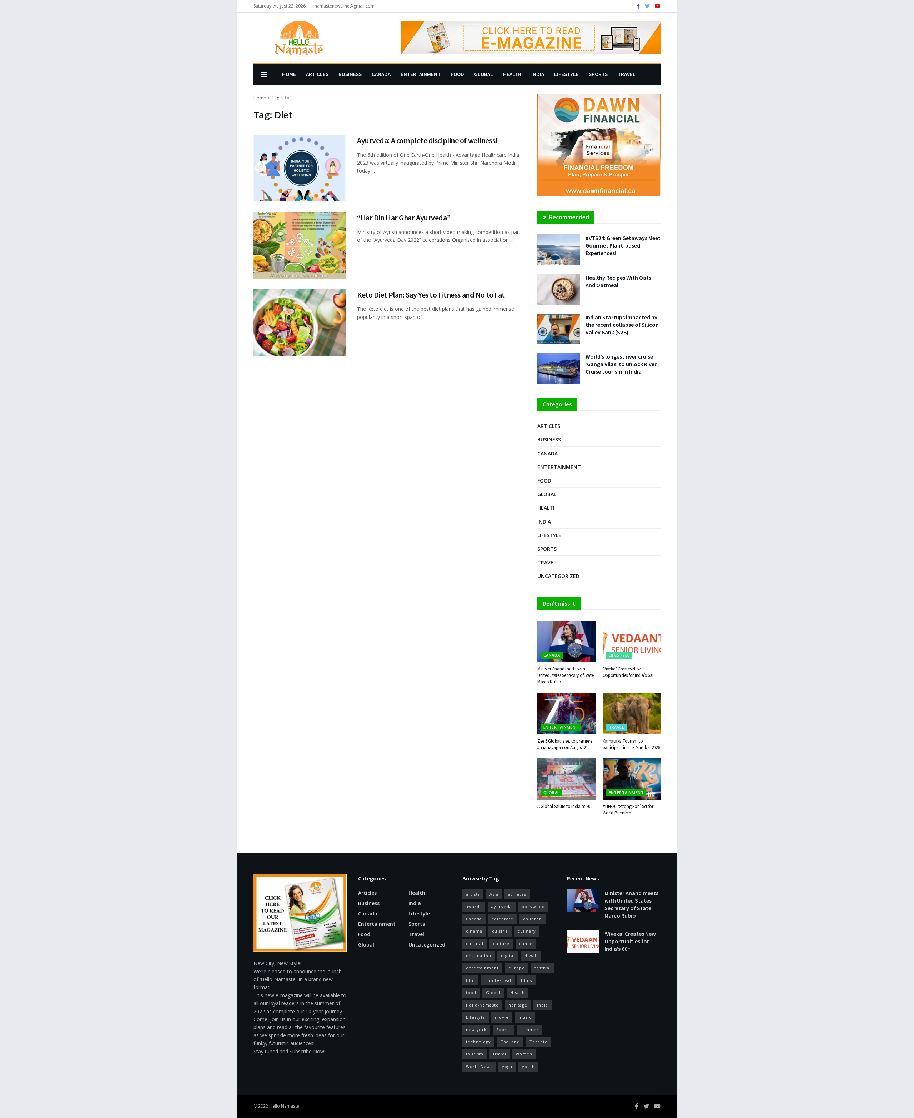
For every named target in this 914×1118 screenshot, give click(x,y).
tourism (474, 1054)
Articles (317, 74)
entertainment (482, 967)
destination (478, 955)
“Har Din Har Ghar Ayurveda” (405, 218)
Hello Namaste (284, 1106)
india (542, 1005)
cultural (474, 943)
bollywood (533, 906)
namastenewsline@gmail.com (345, 6)
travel (499, 1054)
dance (526, 943)
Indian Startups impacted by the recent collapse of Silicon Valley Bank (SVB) (622, 325)
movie (502, 1017)
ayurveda (501, 906)
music (525, 1017)
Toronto (538, 1041)
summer (529, 1029)
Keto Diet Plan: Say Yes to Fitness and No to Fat (431, 295)
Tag (275, 98)
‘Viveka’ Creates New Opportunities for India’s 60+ (628, 672)
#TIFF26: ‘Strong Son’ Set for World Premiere (628, 809)
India (537, 74)
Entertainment (421, 74)
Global (483, 74)
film (470, 980)
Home (289, 74)
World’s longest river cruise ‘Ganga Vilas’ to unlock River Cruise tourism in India (621, 364)
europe (516, 967)
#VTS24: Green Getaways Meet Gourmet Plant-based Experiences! (623, 245)
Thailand (510, 1041)
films (526, 980)
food (471, 992)
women (524, 1054)
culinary (527, 931)
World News (479, 1066)
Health (512, 74)
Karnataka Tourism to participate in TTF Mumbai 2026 (631, 744)
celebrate (502, 919)
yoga (507, 1066)
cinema (474, 931)
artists (473, 894)
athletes (517, 894)
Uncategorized (558, 576)
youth (528, 1066)
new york (476, 1029)
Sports (598, 74)
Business (350, 74)
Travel (627, 74)
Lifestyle (566, 74)
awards (474, 906)
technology (478, 1041)
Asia (493, 894)
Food (457, 74)
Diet (289, 98)
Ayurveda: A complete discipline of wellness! (427, 140)
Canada (381, 74)
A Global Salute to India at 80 (563, 806)
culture (501, 943)
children (532, 919)
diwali (531, 955)
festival (542, 967)
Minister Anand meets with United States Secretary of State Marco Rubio (565, 675)
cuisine (500, 931)
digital (508, 955)
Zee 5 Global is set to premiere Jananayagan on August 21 (564, 744)
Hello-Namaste (482, 1005)
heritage (517, 1005)
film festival (497, 980)
